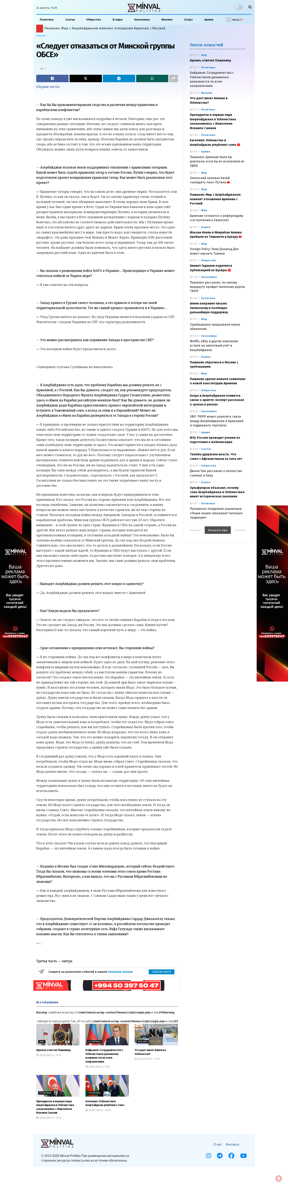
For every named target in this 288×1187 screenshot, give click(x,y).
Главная (40, 35)
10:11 (194, 503)
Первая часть (48, 87)
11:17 (194, 319)
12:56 (195, 135)
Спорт (188, 19)
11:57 (194, 227)
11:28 (194, 277)
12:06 (195, 210)
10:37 (194, 432)
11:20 (194, 298)
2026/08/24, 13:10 (50, 1117)
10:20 (195, 465)
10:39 (195, 390)
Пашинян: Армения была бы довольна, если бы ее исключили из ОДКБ (217, 161)
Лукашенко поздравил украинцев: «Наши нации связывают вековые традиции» (216, 513)
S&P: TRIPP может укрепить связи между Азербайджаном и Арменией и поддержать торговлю (216, 421)
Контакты (232, 1144)
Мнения (142, 1041)
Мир (41, 1041)
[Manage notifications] (279, 1178)
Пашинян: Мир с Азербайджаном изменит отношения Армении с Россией (215, 199)
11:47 (194, 260)
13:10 (194, 109)
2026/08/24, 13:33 (50, 1055)
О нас (218, 1144)
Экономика (142, 19)
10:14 (194, 482)
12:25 (194, 172)
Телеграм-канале (121, 972)
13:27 (194, 67)
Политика (47, 19)
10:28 (195, 449)
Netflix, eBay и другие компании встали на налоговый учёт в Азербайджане (214, 345)
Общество (93, 19)
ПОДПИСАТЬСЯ (161, 972)
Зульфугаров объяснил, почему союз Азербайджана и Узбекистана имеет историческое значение (217, 492)
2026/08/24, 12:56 (99, 1110)
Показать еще (217, 530)
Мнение (167, 19)
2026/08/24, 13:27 (99, 1066)
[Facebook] (231, 1156)
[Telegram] (220, 1156)
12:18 (194, 189)
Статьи (70, 19)
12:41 (194, 151)
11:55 (194, 243)
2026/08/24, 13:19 (148, 1059)
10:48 (195, 373)
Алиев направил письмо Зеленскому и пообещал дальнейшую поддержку (101, 28)
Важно (206, 227)
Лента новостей (206, 45)
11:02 (194, 336)
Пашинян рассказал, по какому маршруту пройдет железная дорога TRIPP (217, 287)
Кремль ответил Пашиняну (53, 1050)
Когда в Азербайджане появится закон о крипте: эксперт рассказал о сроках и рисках (217, 400)
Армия (208, 19)
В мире (118, 19)
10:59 (195, 357)
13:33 (194, 55)
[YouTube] (243, 1156)
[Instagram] (208, 1156)
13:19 (194, 93)
